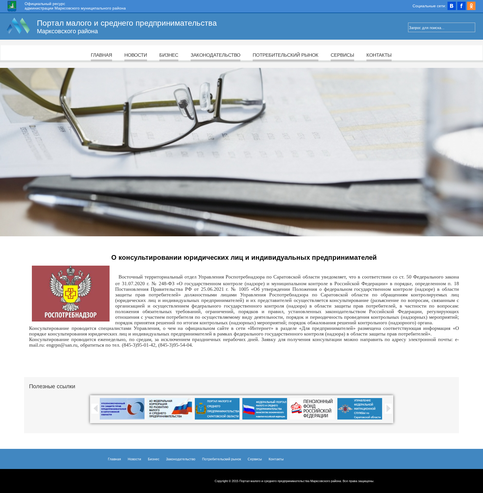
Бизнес (168, 55)
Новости (135, 55)
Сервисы (342, 55)
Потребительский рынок (285, 55)
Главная (101, 55)
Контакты (379, 55)
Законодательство (215, 55)
